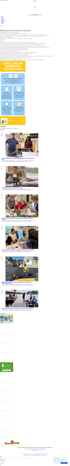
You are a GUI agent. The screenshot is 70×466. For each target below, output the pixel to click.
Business (2, 19)
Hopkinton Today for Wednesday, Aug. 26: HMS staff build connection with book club (18, 249)
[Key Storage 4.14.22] (2, 313)
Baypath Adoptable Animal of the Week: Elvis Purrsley (12, 187)
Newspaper (2, 23)
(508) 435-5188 (36, 450)
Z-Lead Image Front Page (15, 32)
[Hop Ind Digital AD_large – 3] (6, 439)
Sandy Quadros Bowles (3, 32)
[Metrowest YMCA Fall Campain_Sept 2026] (6, 342)
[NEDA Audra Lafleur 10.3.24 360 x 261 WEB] (6, 410)
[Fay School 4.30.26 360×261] (6, 371)
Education (2, 18)
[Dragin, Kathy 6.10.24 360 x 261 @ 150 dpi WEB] (6, 420)
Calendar (2, 22)
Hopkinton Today (3, 21)
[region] (60, 461)
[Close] (67, 457)
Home (2, 16)
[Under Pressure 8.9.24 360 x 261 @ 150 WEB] (6, 352)
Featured (2, 17)
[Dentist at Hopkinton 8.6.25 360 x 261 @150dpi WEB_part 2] (6, 381)
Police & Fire (3, 20)
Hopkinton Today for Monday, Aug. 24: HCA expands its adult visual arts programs (17, 308)
